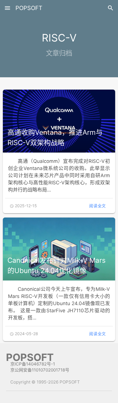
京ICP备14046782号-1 (32, 364)
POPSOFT (28, 8)
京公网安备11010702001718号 (39, 370)
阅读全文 (97, 205)
